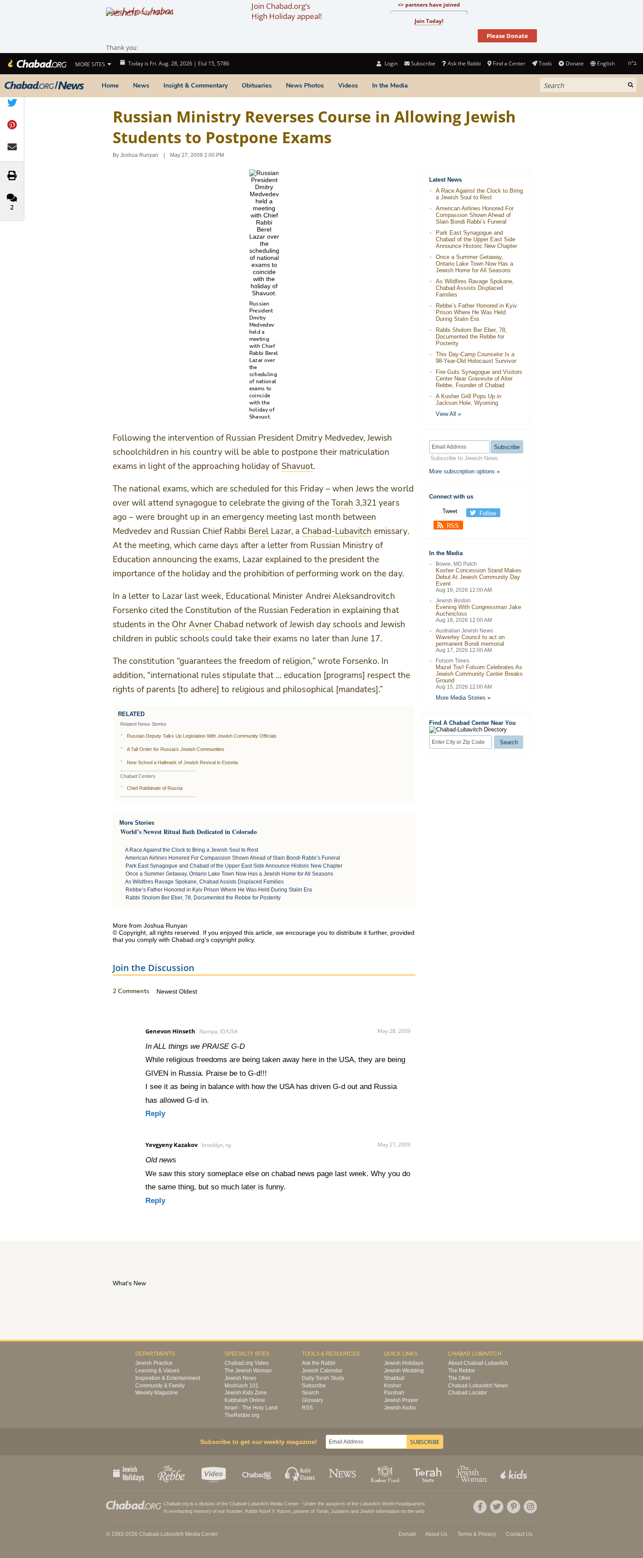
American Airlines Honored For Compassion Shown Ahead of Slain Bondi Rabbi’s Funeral (232, 858)
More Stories (136, 822)
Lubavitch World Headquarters (392, 1503)
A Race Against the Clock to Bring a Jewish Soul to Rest (191, 850)
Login (390, 63)
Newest (167, 991)
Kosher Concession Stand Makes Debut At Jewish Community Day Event (478, 577)
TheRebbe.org (241, 1415)
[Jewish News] (44, 85)
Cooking (386, 1473)
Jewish (367, 1511)
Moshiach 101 (241, 1386)
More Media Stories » (463, 697)
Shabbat (394, 1378)
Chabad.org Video (246, 1363)
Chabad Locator (467, 1393)
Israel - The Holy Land (251, 1408)
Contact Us (519, 1534)
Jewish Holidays (403, 1363)
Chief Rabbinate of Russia (155, 788)
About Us (436, 1534)
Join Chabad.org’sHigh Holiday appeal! (286, 11)
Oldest (188, 991)
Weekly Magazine (156, 1393)
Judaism (340, 1511)
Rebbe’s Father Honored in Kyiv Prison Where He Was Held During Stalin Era (219, 890)
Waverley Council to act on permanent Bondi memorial (470, 640)
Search (310, 1393)
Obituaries (257, 85)
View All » (448, 414)
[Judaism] (36, 63)
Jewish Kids (514, 1473)
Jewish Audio (400, 1408)
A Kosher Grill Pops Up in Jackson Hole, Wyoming (468, 399)
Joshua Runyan (139, 155)
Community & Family (160, 1386)
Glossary (312, 1400)
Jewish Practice (154, 1363)
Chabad (237, 1503)
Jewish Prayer (401, 1400)
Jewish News (240, 1378)
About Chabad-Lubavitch (478, 1363)
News (141, 85)
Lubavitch (258, 1503)
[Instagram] (530, 1506)
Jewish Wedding (404, 1371)
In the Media (390, 85)
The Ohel (459, 1378)
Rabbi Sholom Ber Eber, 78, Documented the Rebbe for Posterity (203, 898)
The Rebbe (461, 1371)
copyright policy (232, 939)
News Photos (305, 85)
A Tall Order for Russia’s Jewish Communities (175, 749)
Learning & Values (157, 1371)
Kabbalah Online (244, 1400)
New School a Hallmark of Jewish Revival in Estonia (182, 762)
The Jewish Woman (248, 1371)
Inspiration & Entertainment (167, 1378)
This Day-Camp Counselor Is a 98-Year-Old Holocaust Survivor (476, 357)
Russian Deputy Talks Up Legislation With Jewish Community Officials (202, 736)
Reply (155, 1113)
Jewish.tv (214, 1473)
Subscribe (314, 1386)
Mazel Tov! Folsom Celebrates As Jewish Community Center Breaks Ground (479, 674)
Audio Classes (300, 1473)
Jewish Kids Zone (245, 1393)
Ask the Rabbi (464, 63)
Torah (322, 1511)
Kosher (392, 1386)
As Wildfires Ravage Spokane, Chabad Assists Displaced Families (204, 882)
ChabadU (257, 1473)
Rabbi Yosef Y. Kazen (268, 1511)
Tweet (449, 511)
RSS (453, 525)
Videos (348, 85)
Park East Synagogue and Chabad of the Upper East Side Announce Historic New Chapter (234, 866)
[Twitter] (496, 1506)
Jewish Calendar (322, 1371)
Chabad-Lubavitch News (478, 1386)
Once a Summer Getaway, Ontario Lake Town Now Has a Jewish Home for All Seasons (229, 874)
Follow (487, 513)
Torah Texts (429, 1473)
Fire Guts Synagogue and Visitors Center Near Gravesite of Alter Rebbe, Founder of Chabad (479, 379)
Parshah (394, 1393)
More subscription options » (464, 471)
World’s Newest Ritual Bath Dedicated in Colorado (188, 831)
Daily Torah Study (323, 1378)
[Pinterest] (513, 1506)
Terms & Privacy (476, 1534)
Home (110, 85)
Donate (574, 63)
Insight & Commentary (196, 85)
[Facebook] (480, 1506)
